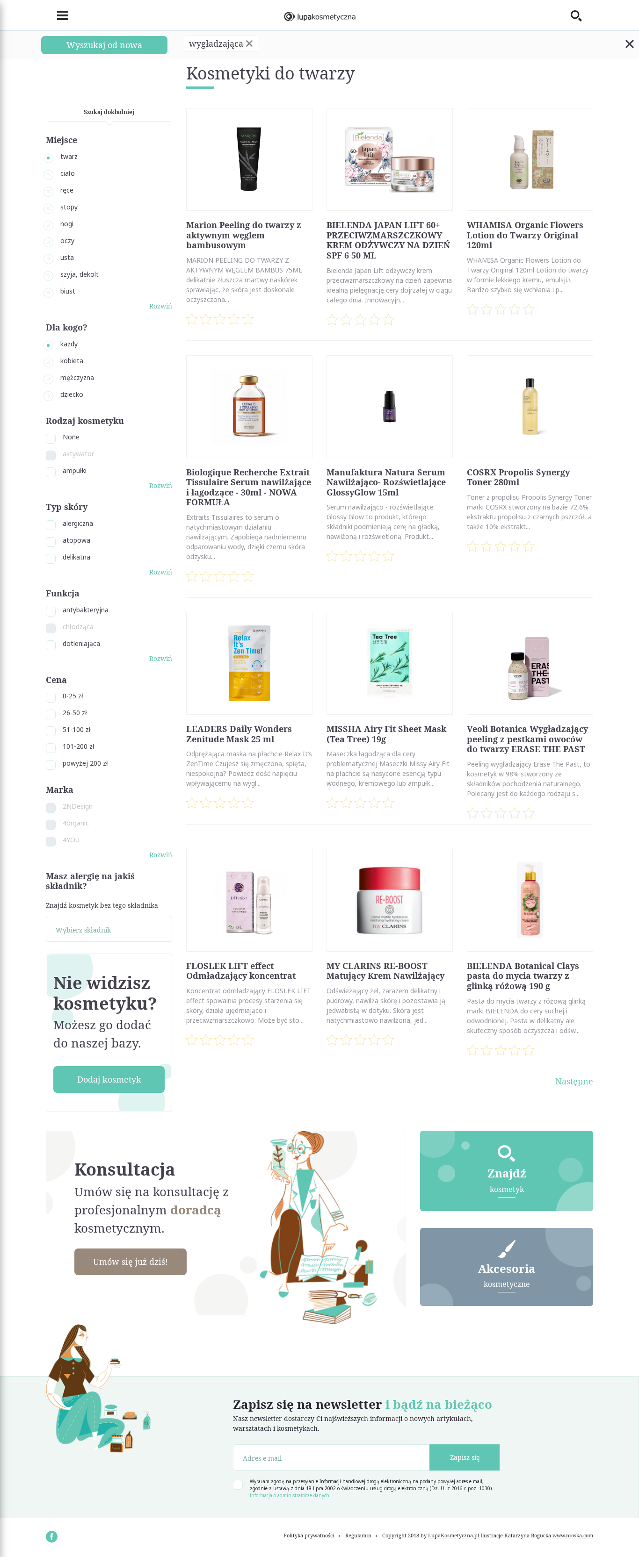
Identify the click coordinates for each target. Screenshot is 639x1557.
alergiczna (78, 523)
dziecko (71, 394)
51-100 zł (77, 729)
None (71, 436)
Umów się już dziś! (130, 1261)
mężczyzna (77, 377)
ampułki (75, 470)
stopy (69, 206)
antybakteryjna (86, 609)
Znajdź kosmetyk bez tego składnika (102, 905)
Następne (574, 1081)
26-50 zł (75, 712)
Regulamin (358, 1535)
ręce (66, 190)
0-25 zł (73, 695)
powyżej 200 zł (85, 763)
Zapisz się (464, 1457)
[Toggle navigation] (57, 15)
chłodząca (78, 626)
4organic (76, 822)
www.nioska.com (572, 1535)
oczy (67, 240)
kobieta (71, 360)
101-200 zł (78, 746)
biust (67, 291)
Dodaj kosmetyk (109, 1079)
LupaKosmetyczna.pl (453, 1535)
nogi (66, 223)
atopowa (76, 540)
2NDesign (78, 806)
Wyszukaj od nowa (104, 44)
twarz (69, 156)
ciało (67, 173)
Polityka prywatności (308, 1535)
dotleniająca (81, 643)
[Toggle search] (582, 15)
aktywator (78, 453)
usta (67, 257)
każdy (69, 343)
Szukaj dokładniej (109, 112)
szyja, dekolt (79, 274)
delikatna (76, 556)
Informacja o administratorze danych (289, 1495)
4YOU (71, 839)
